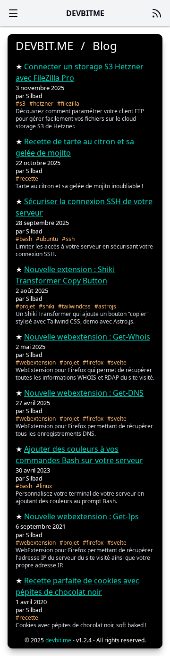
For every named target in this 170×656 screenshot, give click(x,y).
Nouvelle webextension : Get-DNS (84, 393)
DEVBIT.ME (44, 45)
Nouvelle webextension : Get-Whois (87, 337)
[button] (13, 13)
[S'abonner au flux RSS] (156, 13)
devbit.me (58, 640)
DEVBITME (85, 13)
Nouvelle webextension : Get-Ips (81, 516)
